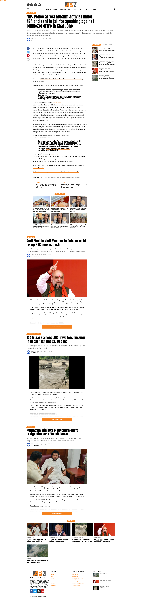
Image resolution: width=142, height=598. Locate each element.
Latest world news (76, 582)
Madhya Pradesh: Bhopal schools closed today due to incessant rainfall (56, 172)
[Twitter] (35, 591)
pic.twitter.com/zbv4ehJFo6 (48, 150)
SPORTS (74, 9)
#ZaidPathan (65, 143)
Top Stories (75, 576)
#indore (69, 97)
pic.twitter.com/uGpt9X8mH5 (54, 98)
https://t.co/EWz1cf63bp (46, 97)
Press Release (76, 580)
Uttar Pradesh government (74, 177)
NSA (59, 177)
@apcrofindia (65, 148)
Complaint (53, 585)
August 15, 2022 (56, 102)
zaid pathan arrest (46, 178)
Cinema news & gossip (78, 583)
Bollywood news (76, 585)
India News (48, 9)
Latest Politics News (77, 578)
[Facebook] (31, 591)
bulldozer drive (46, 177)
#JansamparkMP (61, 97)
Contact (53, 580)
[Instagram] (39, 591)
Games (94, 9)
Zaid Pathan (36, 178)
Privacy (53, 583)
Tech (69, 9)
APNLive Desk (36, 256)
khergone (53, 177)
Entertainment (62, 9)
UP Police (63, 177)
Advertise (53, 582)
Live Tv (87, 9)
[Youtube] (42, 591)
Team (52, 576)
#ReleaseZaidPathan (53, 148)
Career (52, 578)
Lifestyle (80, 9)
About (52, 574)
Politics (55, 9)
